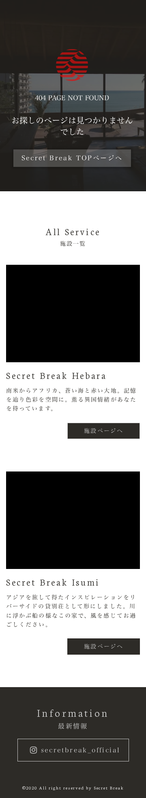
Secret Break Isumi (53, 582)
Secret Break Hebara (56, 375)
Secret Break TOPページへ (72, 158)
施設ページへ (103, 430)
